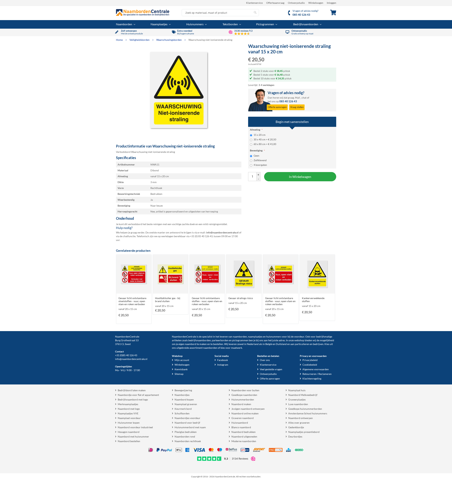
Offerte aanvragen (270, 378)
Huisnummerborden (242, 399)
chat (304, 97)
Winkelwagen (315, 2)
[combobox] (220, 12)
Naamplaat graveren (186, 404)
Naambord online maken (245, 413)
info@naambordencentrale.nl (131, 358)
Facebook (222, 360)
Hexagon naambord (128, 431)
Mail (297, 97)
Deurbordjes (295, 436)
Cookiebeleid (309, 364)
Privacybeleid (310, 360)
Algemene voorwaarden (315, 369)
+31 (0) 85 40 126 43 (201, 236)
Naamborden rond (185, 436)
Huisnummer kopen (129, 422)
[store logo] (142, 12)
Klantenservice (254, 2)
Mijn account (182, 360)
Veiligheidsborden (139, 39)
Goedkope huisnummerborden (305, 408)
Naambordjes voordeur (187, 418)
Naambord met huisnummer (133, 436)
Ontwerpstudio (296, 2)
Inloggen (331, 2)
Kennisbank (181, 369)
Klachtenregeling (311, 378)
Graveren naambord (242, 418)
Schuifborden (182, 413)
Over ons (265, 360)
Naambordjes (182, 394)
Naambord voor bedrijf (187, 422)
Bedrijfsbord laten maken (132, 390)
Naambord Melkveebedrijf (302, 394)
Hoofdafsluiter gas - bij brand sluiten (167, 300)
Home (119, 39)
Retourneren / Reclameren (317, 373)
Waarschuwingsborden (169, 39)
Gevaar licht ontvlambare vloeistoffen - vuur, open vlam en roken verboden (132, 301)
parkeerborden (220, 340)
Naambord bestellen (129, 441)
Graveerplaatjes (297, 399)
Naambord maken (241, 404)
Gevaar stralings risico (240, 298)
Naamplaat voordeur (129, 418)
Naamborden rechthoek (188, 441)
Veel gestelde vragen (271, 369)
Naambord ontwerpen (300, 418)
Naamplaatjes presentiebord (304, 431)
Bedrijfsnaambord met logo (133, 399)
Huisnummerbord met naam (190, 427)
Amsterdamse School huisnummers (307, 413)
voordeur (299, 336)
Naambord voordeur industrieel (135, 427)
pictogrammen (240, 340)
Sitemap (179, 373)
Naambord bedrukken (243, 431)
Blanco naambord (241, 427)
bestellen (218, 344)
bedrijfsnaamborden (199, 340)
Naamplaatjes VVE (128, 413)
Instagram (222, 364)
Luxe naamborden (298, 404)
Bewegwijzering (183, 390)
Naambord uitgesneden (244, 436)
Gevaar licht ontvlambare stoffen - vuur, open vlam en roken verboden (207, 301)
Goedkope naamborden (244, 394)
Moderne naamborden (243, 441)
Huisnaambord (239, 422)
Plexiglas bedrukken (186, 431)
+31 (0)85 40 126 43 (126, 355)
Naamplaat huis (296, 390)
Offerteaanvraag (275, 2)
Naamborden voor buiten (245, 390)
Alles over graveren (299, 422)
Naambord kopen (184, 399)
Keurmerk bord (183, 408)
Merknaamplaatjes (128, 404)
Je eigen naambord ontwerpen (248, 408)
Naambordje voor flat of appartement (138, 394)
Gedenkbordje (296, 427)
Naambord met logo (129, 408)
